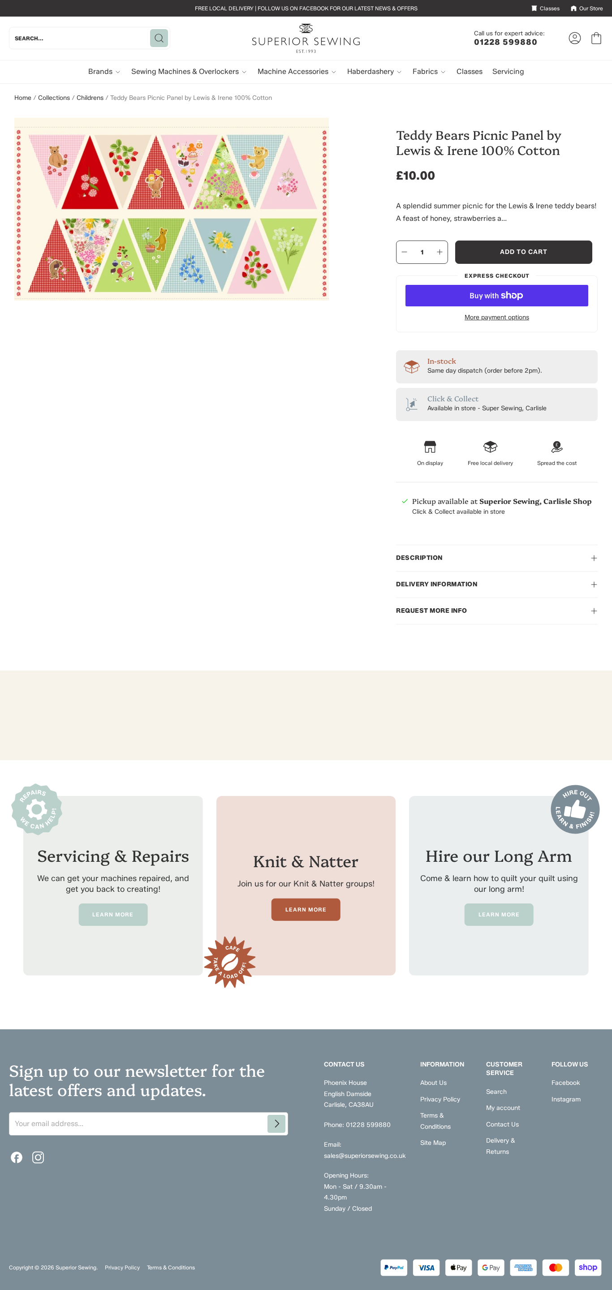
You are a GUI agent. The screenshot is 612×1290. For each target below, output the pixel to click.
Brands (101, 71)
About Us (433, 1083)
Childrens (90, 98)
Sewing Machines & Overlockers (186, 71)
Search (496, 1092)
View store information (444, 533)
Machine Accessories (294, 71)
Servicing (508, 71)
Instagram (566, 1099)
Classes (470, 71)
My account (503, 1108)
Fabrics (426, 71)
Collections (54, 98)
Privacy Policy (440, 1099)
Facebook (566, 1083)
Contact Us (502, 1124)
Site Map (433, 1143)
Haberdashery (371, 71)
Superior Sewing (76, 1267)
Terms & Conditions (171, 1267)
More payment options (497, 317)
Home (22, 98)
